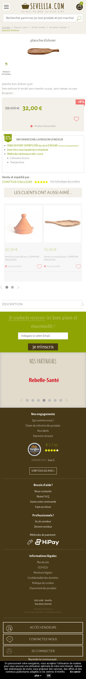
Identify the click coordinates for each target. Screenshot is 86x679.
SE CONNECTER (43, 651)
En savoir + (7, 93)
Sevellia (6, 27)
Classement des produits (43, 588)
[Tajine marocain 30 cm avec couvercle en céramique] (23, 223)
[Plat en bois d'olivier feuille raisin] (62, 223)
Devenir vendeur (43, 526)
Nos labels (43, 430)
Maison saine (21, 27)
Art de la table (38, 27)
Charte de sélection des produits (43, 425)
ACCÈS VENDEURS (43, 627)
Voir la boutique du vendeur (65, 181)
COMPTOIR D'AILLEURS (17, 182)
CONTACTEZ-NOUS (43, 639)
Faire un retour (43, 507)
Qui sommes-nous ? (43, 420)
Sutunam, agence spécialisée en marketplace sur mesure (43, 612)
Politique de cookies (43, 583)
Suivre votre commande (43, 501)
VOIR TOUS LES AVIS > (43, 470)
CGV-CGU (43, 567)
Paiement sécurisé (43, 436)
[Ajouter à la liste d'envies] (76, 119)
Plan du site (43, 562)
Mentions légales (43, 572)
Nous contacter (43, 491)
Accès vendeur (43, 521)
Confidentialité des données (43, 578)
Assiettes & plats (58, 27)
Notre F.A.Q (43, 496)
